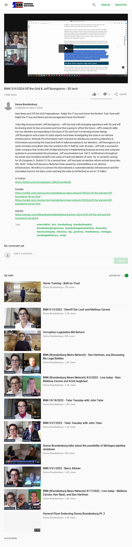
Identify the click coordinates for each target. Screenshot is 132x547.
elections (62, 231)
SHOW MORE (10, 538)
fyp (70, 231)
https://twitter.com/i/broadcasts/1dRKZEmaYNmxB (43, 182)
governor (78, 231)
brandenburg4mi (82, 224)
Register (120, 4)
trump (63, 235)
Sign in (105, 4)
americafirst (43, 224)
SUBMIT (121, 261)
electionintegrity (46, 231)
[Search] (94, 4)
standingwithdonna (47, 235)
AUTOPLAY (114, 275)
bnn (54, 224)
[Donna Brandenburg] (9, 106)
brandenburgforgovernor (50, 228)
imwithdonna (92, 231)
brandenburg (65, 224)
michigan (106, 231)
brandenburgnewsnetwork (79, 228)
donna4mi (101, 228)
